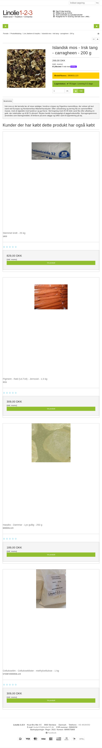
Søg (97, 3)
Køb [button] (81, 91)
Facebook (51, 733)
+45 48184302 (84, 725)
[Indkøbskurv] (96, 26)
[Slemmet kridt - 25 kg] (51, 180)
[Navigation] (5, 26)
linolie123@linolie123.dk (43, 727)
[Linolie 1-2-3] (51, 14)
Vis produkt (51, 263)
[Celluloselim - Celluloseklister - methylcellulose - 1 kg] (51, 617)
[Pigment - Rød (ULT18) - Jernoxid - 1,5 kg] (51, 325)
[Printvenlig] (98, 34)
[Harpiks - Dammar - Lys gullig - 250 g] (51, 471)
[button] (93, 39)
